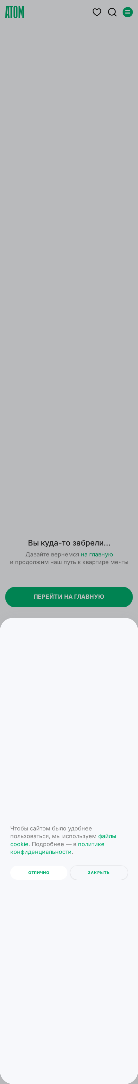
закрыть (99, 872)
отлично (38, 872)
